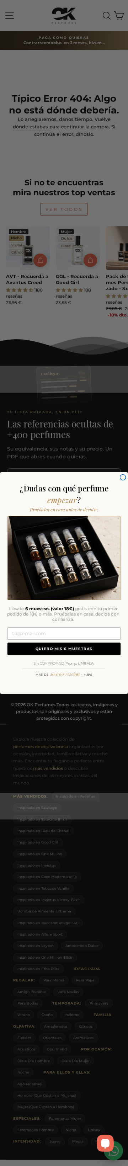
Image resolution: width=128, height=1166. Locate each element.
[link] (64, 558)
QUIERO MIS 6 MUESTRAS (64, 648)
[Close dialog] (123, 477)
